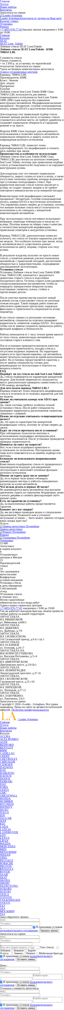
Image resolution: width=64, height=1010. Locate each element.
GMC (3, 792)
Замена (18, 953)
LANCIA (5, 829)
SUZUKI (5, 891)
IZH (2, 815)
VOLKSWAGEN (10, 900)
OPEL (3, 857)
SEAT (3, 40)
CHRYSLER (7, 761)
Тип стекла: (48, 947)
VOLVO (5, 902)
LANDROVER (9, 832)
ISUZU (4, 809)
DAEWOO (6, 767)
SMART (5, 883)
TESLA (4, 894)
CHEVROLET (8, 758)
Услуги (4, 4)
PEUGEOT (6, 860)
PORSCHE (6, 863)
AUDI (3, 741)
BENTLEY (6, 747)
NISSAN (5, 854)
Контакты (6, 9)
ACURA (5, 736)
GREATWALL (8, 795)
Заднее (31, 950)
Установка (6, 23)
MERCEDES (7, 846)
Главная (5, 35)
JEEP (3, 820)
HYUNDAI (7, 804)
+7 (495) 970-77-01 (11, 29)
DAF (3, 770)
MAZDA (5, 843)
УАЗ (2, 914)
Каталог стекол (9, 21)
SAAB (4, 874)
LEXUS (4, 837)
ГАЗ (2, 905)
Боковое (19, 950)
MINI (3, 849)
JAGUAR (6, 818)
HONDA (5, 798)
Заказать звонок (49, 930)
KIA (2, 823)
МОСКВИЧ (7, 911)
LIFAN (4, 840)
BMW (3, 750)
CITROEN (6, 764)
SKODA (5, 880)
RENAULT (7, 868)
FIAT (3, 784)
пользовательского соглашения (19, 930)
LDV (3, 835)
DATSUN (6, 775)
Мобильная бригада (50, 953)
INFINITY (6, 806)
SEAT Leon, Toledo (11, 43)
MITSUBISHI (8, 852)
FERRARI (6, 781)
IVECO (4, 812)
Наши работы (8, 6)
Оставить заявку (26, 959)
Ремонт (4, 26)
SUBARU (6, 888)
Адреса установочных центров (19, 71)
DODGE (5, 778)
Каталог (5, 38)
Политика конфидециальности (30, 709)
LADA (4, 826)
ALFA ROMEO (9, 739)
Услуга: (5, 953)
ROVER (5, 871)
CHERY (5, 756)
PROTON (6, 866)
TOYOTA (6, 897)
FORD (4, 787)
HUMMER (6, 801)
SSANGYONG (9, 885)
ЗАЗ (2, 908)
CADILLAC (7, 753)
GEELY (4, 789)
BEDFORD (7, 744)
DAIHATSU (7, 772)
